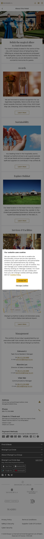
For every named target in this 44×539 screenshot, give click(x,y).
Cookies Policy (15, 275)
